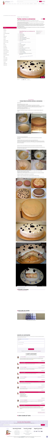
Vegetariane (5, 63)
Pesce (4, 43)
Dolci (21, 3)
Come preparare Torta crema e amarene (31, 286)
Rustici (4, 56)
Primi (12, 3)
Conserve (5, 30)
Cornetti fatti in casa (17, 433)
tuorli (20, 43)
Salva (29, 79)
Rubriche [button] (35, 3)
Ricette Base (5, 47)
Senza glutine (5, 60)
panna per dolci (24, 53)
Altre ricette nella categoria (31, 418)
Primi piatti (5, 46)
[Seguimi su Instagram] (40, 431)
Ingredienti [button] (31, 3)
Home (4, 15)
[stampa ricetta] (42, 77)
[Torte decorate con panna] (31, 316)
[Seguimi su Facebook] (34, 431)
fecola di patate (24, 37)
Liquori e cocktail (6, 40)
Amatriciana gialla (27, 434)
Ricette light (5, 53)
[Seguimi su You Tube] (42, 431)
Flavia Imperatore (27, 20)
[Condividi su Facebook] (22, 79)
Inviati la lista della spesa (27, 56)
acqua (24, 51)
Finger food (5, 36)
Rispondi (43, 360)
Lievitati (5, 39)
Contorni (17, 3)
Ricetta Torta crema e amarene (21, 286)
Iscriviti (43, 424)
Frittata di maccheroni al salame (28, 433)
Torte (23, 3)
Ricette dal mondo (6, 50)
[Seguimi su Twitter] (36, 431)
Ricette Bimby (5, 49)
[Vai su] (47, 436)
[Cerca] (37, 1)
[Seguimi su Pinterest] (38, 431)
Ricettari (28, 3)
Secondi (15, 3)
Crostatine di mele (17, 434)
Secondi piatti (5, 59)
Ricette (7, 3)
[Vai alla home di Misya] (8, 2)
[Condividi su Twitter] (23, 79)
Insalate (5, 37)
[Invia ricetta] (43, 77)
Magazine (42, 3)
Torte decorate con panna (31, 320)
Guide (25, 3)
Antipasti (9, 3)
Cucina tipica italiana (6, 33)
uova (20, 40)
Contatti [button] (39, 3)
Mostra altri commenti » (41, 412)
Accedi (40, 1)
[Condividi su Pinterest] (25, 79)
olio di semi (23, 38)
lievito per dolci (24, 39)
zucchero (24, 44)
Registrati (43, 1)
